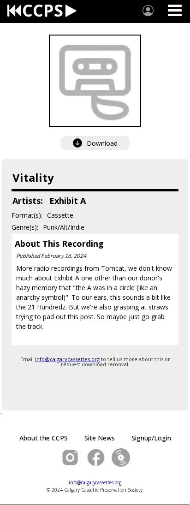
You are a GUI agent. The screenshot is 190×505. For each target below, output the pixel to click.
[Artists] (148, 10)
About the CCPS (43, 438)
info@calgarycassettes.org (67, 359)
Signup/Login (151, 438)
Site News (99, 438)
